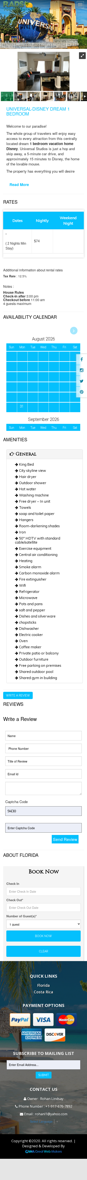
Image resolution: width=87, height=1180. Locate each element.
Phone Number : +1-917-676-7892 (45, 1106)
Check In (12, 883)
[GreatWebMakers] (43, 1151)
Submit (43, 1075)
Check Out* (14, 900)
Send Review (65, 839)
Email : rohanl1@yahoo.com (45, 1114)
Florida (43, 985)
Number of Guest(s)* (21, 916)
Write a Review (18, 695)
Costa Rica (43, 991)
